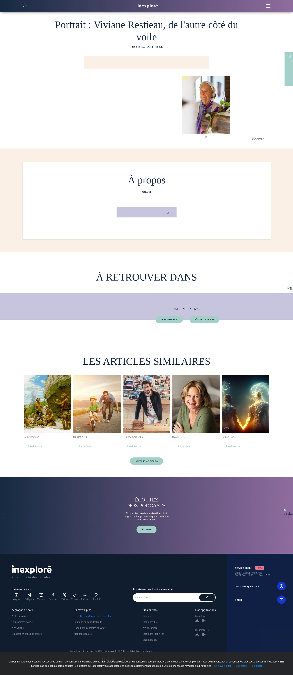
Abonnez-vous (169, 319)
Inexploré (148, 616)
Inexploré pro (150, 639)
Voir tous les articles (146, 460)
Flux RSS (96, 599)
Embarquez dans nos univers (27, 633)
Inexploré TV (150, 621)
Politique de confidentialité (88, 621)
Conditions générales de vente (90, 627)
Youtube (41, 599)
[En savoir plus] (222, 665)
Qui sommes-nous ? (22, 621)
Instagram (16, 599)
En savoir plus (146, 228)
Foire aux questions (247, 586)
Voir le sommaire (204, 319)
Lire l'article (35, 446)
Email (238, 599)
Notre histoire (19, 616)
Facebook (53, 599)
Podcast (85, 599)
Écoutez (146, 529)
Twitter (64, 599)
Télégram (29, 599)
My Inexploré (150, 627)
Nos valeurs (18, 627)
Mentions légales (83, 633)
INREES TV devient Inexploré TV (92, 616)
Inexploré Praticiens (153, 633)
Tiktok (74, 599)
